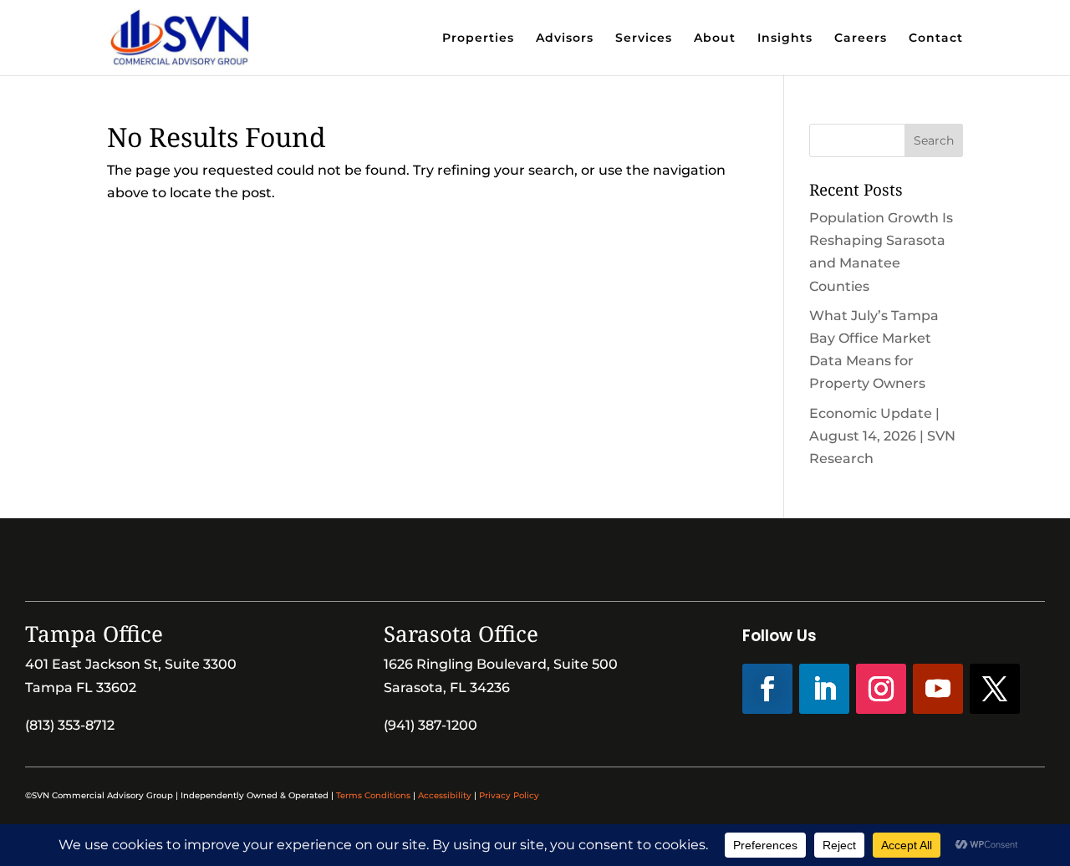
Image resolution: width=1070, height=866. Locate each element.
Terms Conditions (373, 795)
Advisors (565, 38)
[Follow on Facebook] (767, 689)
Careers (860, 38)
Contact (936, 38)
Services (643, 38)
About (715, 38)
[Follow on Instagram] (881, 689)
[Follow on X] (995, 689)
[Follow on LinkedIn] (824, 689)
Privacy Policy (509, 795)
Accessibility (444, 795)
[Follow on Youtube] (938, 689)
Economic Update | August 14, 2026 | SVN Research (882, 435)
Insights (785, 38)
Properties (478, 38)
